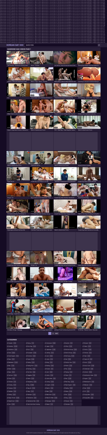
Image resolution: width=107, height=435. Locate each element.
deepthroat (13, 401)
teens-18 (88, 359)
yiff (86, 391)
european (31, 352)
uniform (88, 372)
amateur (13, 346)
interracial (50, 343)
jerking (50, 352)
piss (68, 369)
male (49, 391)
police (68, 375)
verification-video (90, 375)
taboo (87, 346)
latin (49, 372)
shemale (69, 404)
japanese (50, 349)
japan (49, 346)
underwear (88, 369)
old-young (69, 356)
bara (11, 359)
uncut (87, 362)
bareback (13, 362)
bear (12, 372)
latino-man (50, 378)
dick (11, 404)
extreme (31, 356)
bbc (11, 365)
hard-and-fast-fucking (33, 404)
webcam (88, 385)
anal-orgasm (13, 356)
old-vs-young (70, 352)
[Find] (99, 45)
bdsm (12, 369)
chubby (12, 385)
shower (87, 343)
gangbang (31, 381)
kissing (49, 365)
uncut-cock (89, 365)
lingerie (50, 385)
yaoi (87, 388)
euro (30, 349)
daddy (12, 394)
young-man (88, 394)
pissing (68, 372)
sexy (68, 398)
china (12, 378)
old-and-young (71, 349)
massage (50, 401)
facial (30, 359)
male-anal (50, 394)
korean (49, 369)
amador (12, 343)
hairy (30, 391)
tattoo (87, 349)
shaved (68, 401)
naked (49, 404)
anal (12, 352)
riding (68, 391)
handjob (31, 394)
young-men (88, 398)
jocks (49, 359)
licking (50, 381)
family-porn (32, 365)
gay (30, 385)
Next (56, 333)
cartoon (12, 375)
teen (87, 356)
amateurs (13, 349)
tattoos (87, 352)
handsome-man (33, 401)
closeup (12, 388)
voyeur (87, 378)
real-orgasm (70, 385)
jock (49, 356)
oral (68, 359)
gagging (31, 375)
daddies (12, 391)
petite (68, 365)
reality (68, 388)
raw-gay (69, 381)
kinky (49, 362)
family (30, 362)
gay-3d (31, 388)
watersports (89, 381)
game (30, 378)
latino (49, 375)
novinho (68, 343)
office (68, 346)
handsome (31, 398)
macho (49, 388)
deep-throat (14, 398)
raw (68, 378)
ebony (30, 343)
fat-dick (31, 372)
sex (68, 394)
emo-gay (31, 346)
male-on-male (51, 398)
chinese (12, 381)
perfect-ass (70, 362)
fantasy (31, 369)
